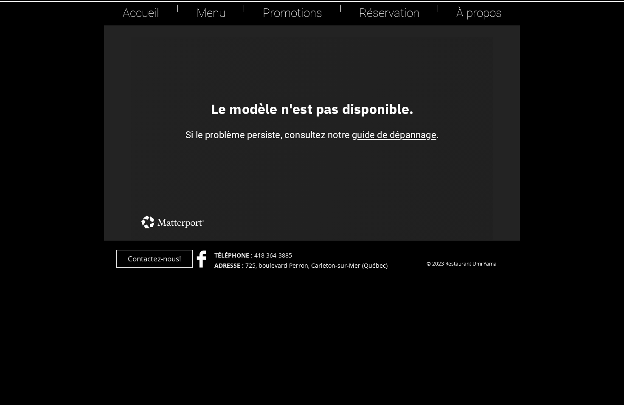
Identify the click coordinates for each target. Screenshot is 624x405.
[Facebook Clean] (201, 259)
